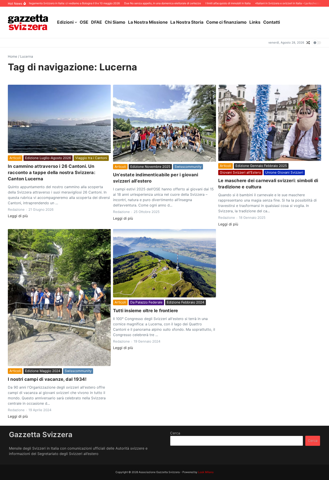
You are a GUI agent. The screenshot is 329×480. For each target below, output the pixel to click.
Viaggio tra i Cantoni (91, 158)
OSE (84, 22)
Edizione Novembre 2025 (150, 166)
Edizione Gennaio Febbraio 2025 (261, 166)
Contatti (271, 22)
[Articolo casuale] (308, 42)
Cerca (175, 433)
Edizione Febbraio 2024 (185, 302)
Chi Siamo (115, 22)
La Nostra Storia (186, 22)
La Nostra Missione (148, 22)
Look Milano (206, 472)
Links (255, 22)
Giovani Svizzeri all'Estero (240, 172)
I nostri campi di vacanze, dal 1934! (47, 379)
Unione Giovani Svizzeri (284, 172)
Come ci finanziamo (226, 22)
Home (12, 56)
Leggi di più (18, 216)
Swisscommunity (188, 166)
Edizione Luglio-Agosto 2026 (48, 158)
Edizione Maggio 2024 (42, 371)
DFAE (96, 22)
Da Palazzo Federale (146, 302)
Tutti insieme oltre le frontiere (145, 310)
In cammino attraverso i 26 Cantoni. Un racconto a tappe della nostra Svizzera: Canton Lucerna (51, 172)
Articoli (15, 158)
